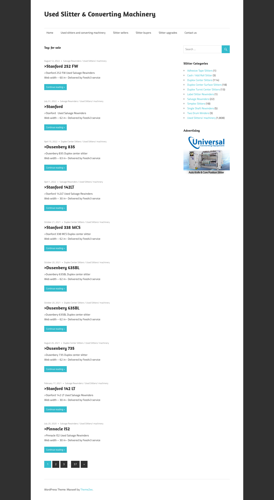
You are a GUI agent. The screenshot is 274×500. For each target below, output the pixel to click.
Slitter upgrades (168, 33)
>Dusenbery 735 (59, 348)
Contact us (191, 33)
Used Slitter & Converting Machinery (100, 14)
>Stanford (53, 106)
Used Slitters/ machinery (95, 60)
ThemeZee (86, 489)
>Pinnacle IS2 (57, 428)
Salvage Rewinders (72, 60)
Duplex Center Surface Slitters (204, 85)
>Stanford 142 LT (59, 388)
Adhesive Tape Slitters (200, 71)
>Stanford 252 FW (61, 66)
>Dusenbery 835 (59, 146)
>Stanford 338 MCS (62, 227)
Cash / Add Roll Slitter (199, 75)
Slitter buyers (143, 33)
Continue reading (54, 87)
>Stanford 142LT (59, 187)
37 (75, 464)
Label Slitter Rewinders (200, 94)
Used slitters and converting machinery (83, 33)
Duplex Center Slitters (71, 141)
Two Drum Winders (198, 113)
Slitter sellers (120, 33)
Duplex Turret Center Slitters (203, 89)
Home (49, 33)
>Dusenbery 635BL (61, 267)
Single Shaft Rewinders (200, 108)
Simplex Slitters (196, 104)
